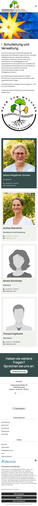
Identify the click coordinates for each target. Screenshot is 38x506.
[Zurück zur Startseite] (14, 6)
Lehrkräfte (4, 434)
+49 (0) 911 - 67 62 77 (11, 183)
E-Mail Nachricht (10, 186)
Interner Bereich (6, 456)
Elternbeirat (5, 428)
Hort (2, 453)
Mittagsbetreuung (7, 450)
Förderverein (5, 431)
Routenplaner (20, 409)
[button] (36, 6)
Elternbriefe (5, 447)
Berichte (4, 444)
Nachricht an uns (20, 372)
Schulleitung (5, 422)
